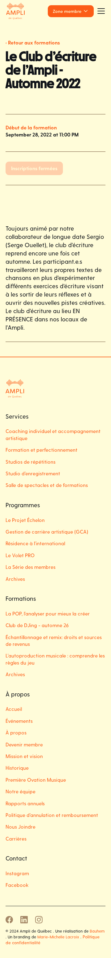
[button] (71, 11)
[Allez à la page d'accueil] (21, 388)
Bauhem (97, 931)
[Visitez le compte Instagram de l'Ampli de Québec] (39, 919)
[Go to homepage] (15, 11)
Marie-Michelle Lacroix (58, 936)
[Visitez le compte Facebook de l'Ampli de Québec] (9, 919)
